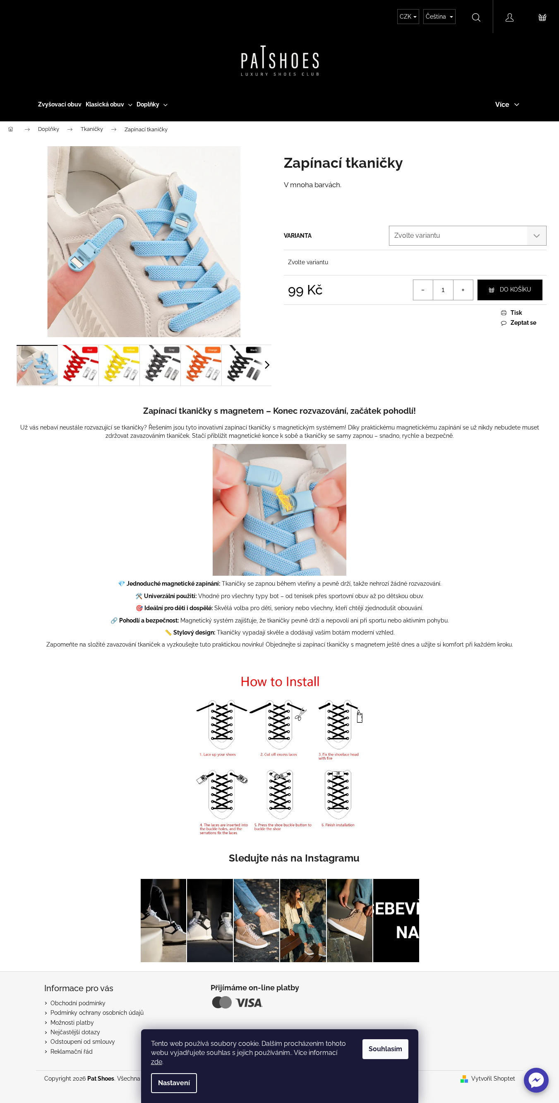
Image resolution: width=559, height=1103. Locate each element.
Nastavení (174, 1083)
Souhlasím (385, 1049)
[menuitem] (60, 104)
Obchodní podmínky (78, 1003)
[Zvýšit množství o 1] (463, 290)
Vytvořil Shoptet (493, 1078)
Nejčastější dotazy (75, 1032)
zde (156, 1062)
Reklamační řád (71, 1051)
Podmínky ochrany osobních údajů (97, 1012)
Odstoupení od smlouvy (82, 1041)
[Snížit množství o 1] (423, 290)
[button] (536, 1080)
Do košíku (515, 289)
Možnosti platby (72, 1022)
